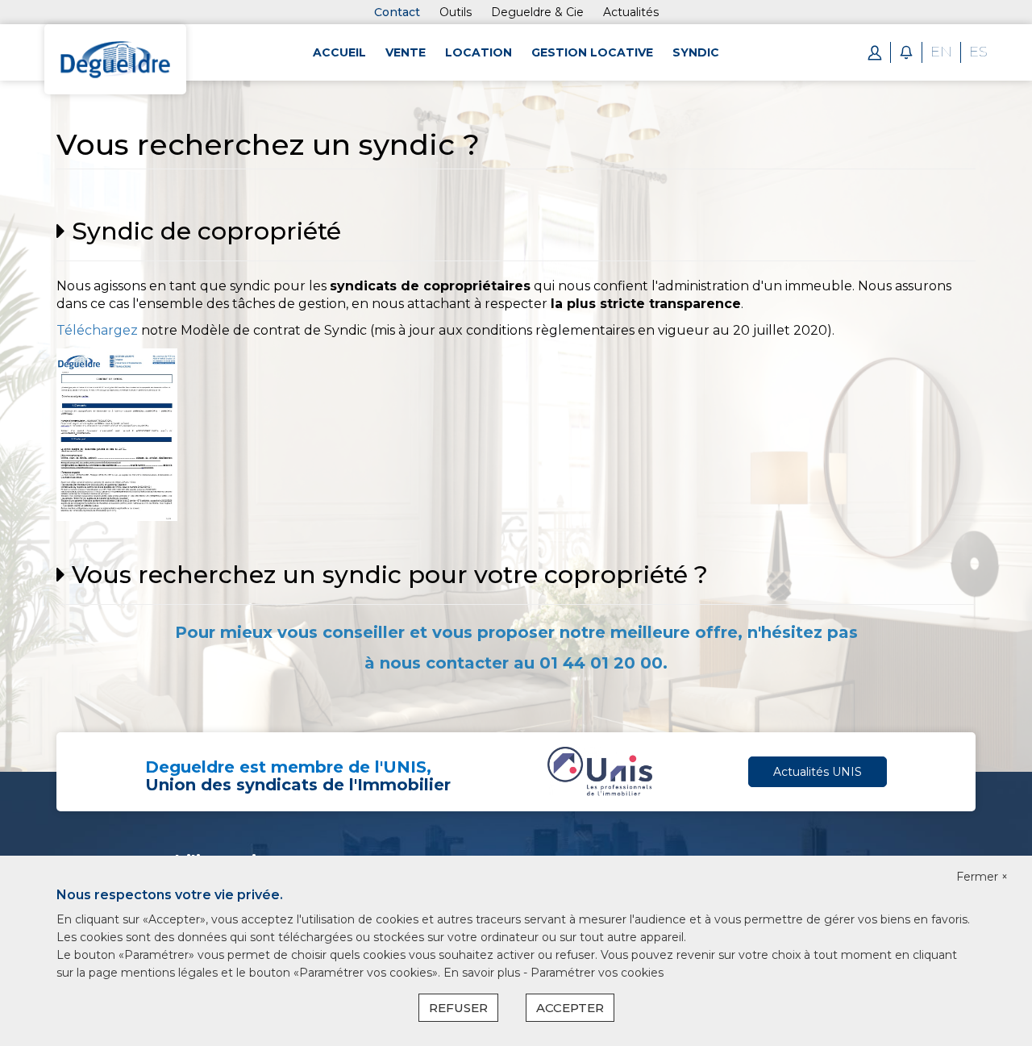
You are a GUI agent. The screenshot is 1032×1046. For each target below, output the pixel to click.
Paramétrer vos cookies (597, 972)
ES (978, 51)
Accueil (339, 52)
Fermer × (982, 876)
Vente (405, 52)
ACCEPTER (570, 1007)
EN (941, 51)
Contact (397, 12)
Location (478, 52)
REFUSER (458, 1007)
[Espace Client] (875, 51)
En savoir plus (483, 972)
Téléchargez (97, 330)
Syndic (695, 52)
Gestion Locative (592, 52)
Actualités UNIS (817, 772)
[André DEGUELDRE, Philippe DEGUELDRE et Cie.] (115, 58)
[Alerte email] (906, 51)
